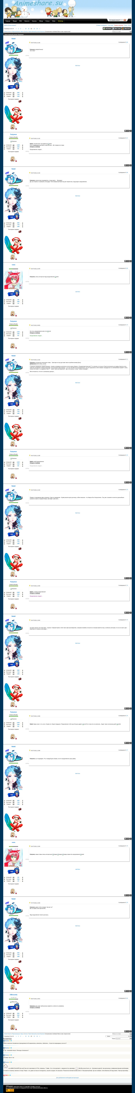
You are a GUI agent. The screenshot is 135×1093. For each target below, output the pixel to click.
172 (127, 455)
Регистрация (12, 25)
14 (37, 28)
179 (127, 902)
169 (127, 268)
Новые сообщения (102, 25)
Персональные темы (17, 31)
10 (25, 28)
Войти (6, 25)
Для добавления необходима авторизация (67, 1077)
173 (127, 489)
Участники (110, 25)
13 (34, 28)
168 (127, 172)
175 (127, 620)
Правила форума (118, 25)
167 (127, 138)
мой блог (77, 291)
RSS (129, 25)
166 (127, 42)
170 (127, 325)
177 (127, 750)
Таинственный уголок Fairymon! (36, 31)
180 (127, 998)
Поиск (125, 25)
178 (127, 846)
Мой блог (77, 65)
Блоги (25, 31)
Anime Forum (7, 31)
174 (127, 585)
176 (127, 715)
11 (28, 28)
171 (127, 359)
